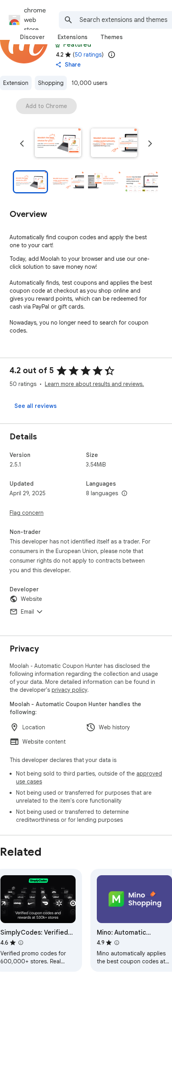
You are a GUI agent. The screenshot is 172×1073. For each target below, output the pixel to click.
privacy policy (69, 689)
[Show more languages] (124, 493)
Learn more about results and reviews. (94, 384)
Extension (15, 83)
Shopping (51, 83)
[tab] (32, 37)
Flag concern (27, 512)
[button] (58, 143)
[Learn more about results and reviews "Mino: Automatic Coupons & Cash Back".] (116, 942)
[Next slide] (150, 144)
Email (27, 611)
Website (31, 598)
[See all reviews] (36, 405)
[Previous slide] (22, 144)
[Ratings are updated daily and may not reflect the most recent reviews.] (112, 55)
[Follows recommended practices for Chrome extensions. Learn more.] (57, 44)
